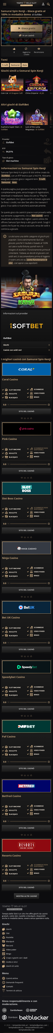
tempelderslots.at (20, 1025)
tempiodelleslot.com (34, 1027)
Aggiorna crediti (26, 53)
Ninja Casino (10, 558)
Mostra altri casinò (26, 896)
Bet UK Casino (11, 617)
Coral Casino (10, 379)
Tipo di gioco (7, 158)
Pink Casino (9, 439)
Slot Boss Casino (12, 498)
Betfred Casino (11, 796)
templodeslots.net (26, 1030)
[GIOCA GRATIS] (12, 82)
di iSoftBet (37, 14)
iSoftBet (6, 175)
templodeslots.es (16, 1027)
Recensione (39, 52)
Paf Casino (8, 736)
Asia (25, 65)
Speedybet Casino (13, 677)
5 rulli (5, 65)
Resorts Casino (11, 855)
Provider (5, 139)
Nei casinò (37, 215)
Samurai (15, 65)
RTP (3, 148)
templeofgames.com (38, 1025)
